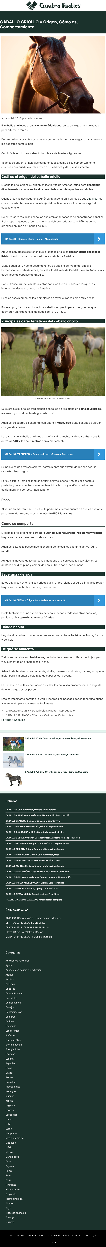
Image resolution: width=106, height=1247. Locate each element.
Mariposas (11, 1133)
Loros (9, 1128)
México (9, 1147)
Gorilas (9, 1077)
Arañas (9, 974)
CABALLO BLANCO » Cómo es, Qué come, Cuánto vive (39, 715)
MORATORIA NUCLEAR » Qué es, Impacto (29, 936)
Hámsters (11, 1082)
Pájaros (10, 1166)
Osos (8, 1161)
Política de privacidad (49, 1235)
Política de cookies (72, 1235)
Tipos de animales (16, 1212)
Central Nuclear (14, 993)
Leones (10, 1110)
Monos (9, 1152)
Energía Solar (13, 1049)
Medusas (11, 1142)
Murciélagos (12, 1156)
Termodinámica (14, 1198)
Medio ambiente (15, 1138)
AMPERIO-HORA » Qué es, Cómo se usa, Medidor (33, 918)
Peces (9, 1170)
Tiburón (10, 1203)
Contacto (31, 1235)
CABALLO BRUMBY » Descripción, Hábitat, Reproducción (41, 710)
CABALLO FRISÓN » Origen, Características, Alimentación (35, 849)
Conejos (10, 1007)
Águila (9, 965)
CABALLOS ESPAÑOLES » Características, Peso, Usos (32, 894)
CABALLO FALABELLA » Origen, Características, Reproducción (37, 843)
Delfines (10, 1021)
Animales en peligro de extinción (24, 970)
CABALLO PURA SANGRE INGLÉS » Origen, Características (35, 882)
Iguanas (10, 1096)
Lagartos (10, 1105)
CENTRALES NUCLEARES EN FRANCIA (27, 927)
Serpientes (11, 1194)
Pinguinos (11, 1184)
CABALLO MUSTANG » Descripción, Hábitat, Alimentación (35, 866)
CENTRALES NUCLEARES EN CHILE (25, 922)
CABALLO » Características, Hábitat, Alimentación (31, 809)
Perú (8, 1180)
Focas (9, 1068)
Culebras (10, 1016)
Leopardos (11, 1114)
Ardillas (10, 979)
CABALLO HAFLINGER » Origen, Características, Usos (32, 854)
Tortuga (10, 1217)
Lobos (9, 1124)
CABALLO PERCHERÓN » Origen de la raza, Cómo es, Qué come (56, 772)
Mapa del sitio (17, 1235)
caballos (92, 198)
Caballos (19, 719)
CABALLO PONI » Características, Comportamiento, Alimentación (58, 738)
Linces (9, 1119)
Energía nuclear (14, 1044)
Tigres (9, 1208)
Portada (6, 719)
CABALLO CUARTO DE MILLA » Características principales (35, 832)
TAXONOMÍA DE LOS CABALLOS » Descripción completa (34, 899)
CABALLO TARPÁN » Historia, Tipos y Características (32, 888)
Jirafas (9, 1100)
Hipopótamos (13, 1086)
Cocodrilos (11, 998)
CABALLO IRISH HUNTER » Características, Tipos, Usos (33, 860)
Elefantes (11, 1035)
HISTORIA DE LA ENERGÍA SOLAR (24, 932)
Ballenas (10, 984)
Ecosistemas (12, 1030)
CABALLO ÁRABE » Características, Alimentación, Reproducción (38, 815)
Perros (9, 1175)
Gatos (9, 1072)
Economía (11, 1026)
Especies (10, 1063)
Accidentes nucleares (17, 960)
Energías (10, 1054)
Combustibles (13, 1002)
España (10, 1058)
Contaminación (14, 1012)
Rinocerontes (13, 1189)
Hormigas (11, 1091)
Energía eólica (13, 1040)
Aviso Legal (90, 1235)
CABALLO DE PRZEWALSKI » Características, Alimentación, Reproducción (43, 837)
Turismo (10, 1222)
